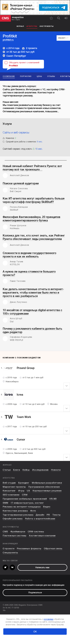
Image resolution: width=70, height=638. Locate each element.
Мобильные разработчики (47, 483)
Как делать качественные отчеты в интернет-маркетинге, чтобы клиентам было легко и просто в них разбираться (33, 293)
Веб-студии (9, 483)
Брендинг (23, 483)
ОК (35, 631)
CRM (25, 495)
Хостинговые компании (42, 535)
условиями (48, 619)
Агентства (31, 26)
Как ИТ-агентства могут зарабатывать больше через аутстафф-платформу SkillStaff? (34, 200)
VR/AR (53, 499)
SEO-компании (11, 495)
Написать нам (42, 567)
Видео (46, 507)
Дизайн (40, 515)
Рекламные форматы (29, 548)
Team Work (24, 417)
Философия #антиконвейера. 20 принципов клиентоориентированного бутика (31, 219)
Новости (56, 470)
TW (9, 417)
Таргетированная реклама (18, 515)
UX (28, 490)
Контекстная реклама (15, 511)
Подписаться (35, 592)
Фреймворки (17, 531)
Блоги (16, 470)
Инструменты (47, 26)
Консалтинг (9, 490)
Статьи (7, 470)
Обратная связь (53, 548)
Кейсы (26, 470)
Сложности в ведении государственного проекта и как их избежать (29, 255)
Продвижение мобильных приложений (25, 499)
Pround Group (26, 368)
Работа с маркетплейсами (40, 518)
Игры (21, 490)
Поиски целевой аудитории (21, 183)
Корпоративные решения (47, 490)
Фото (33, 511)
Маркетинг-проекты (14, 487)
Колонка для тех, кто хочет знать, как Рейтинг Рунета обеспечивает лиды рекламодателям (34, 237)
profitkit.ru (8, 40)
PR (48, 515)
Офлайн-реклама (13, 518)
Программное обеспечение (44, 487)
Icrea (20, 394)
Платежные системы (15, 535)
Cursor (21, 439)
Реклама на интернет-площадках (22, 507)
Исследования (40, 470)
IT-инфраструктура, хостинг (27, 503)
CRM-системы (36, 531)
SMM (6, 503)
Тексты (56, 515)
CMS (5, 531)
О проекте (9, 548)
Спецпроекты (10, 552)
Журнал (20, 26)
